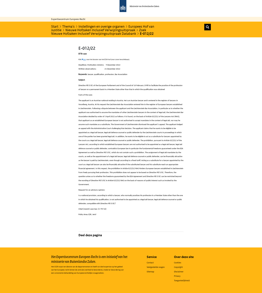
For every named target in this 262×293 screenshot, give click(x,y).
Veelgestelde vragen (156, 267)
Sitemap (150, 271)
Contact (150, 262)
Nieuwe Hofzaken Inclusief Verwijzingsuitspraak (100, 30)
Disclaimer (178, 271)
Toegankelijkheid (182, 280)
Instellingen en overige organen (101, 26)
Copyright (178, 267)
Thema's (68, 26)
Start (54, 26)
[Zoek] (207, 27)
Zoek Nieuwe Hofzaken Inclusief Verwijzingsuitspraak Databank (98, 31)
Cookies (177, 262)
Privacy (177, 276)
